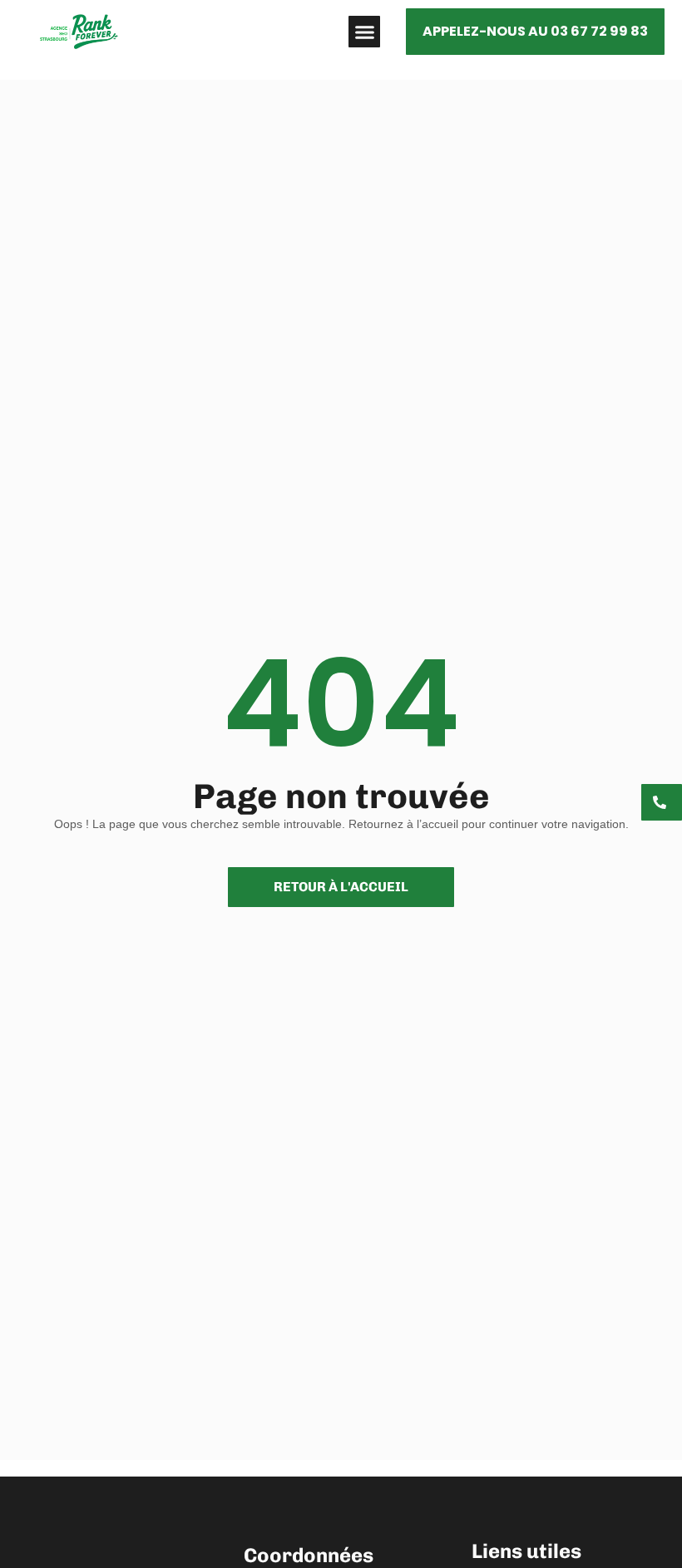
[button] (364, 31)
